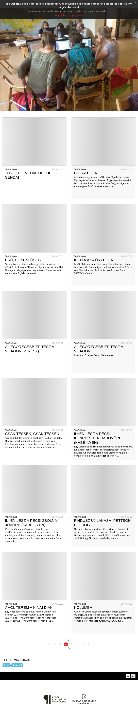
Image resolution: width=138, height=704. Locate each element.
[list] (128, 676)
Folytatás (60, 15)
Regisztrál (17, 665)
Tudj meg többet (76, 15)
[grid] (133, 676)
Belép (6, 665)
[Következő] (69, 648)
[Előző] (69, 640)
